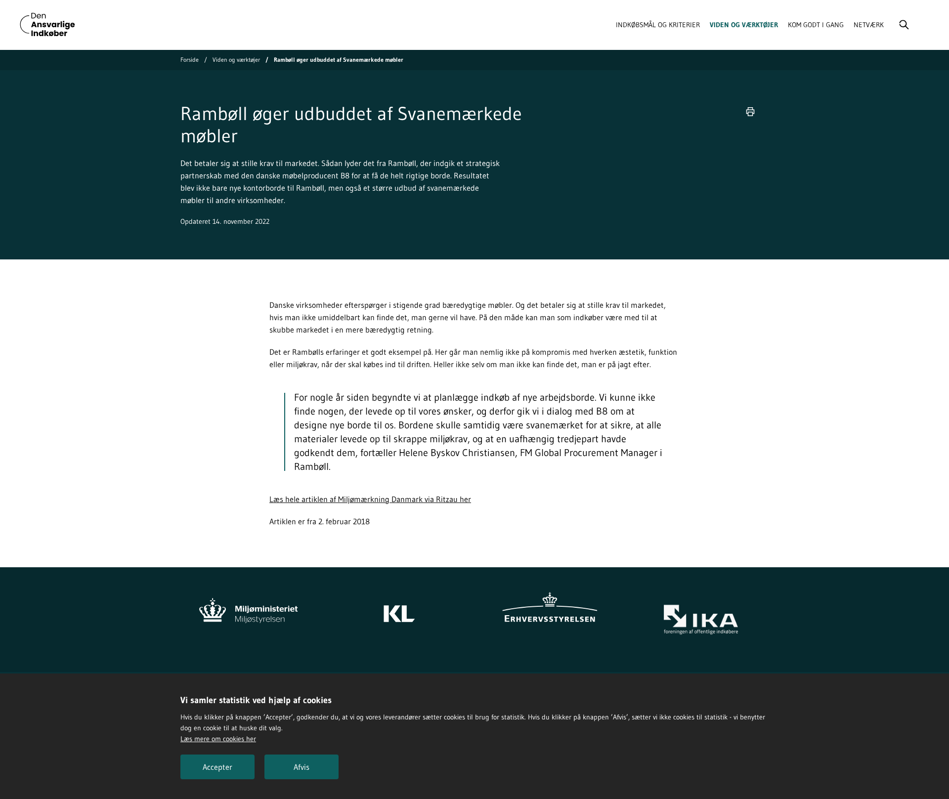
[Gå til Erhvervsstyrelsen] (550, 609)
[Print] (750, 112)
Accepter (217, 767)
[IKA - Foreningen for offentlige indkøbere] (701, 620)
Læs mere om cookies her (218, 738)
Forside (189, 59)
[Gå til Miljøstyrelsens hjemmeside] (248, 609)
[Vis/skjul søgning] (904, 24)
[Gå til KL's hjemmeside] (399, 609)
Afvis (301, 767)
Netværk (869, 24)
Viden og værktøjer (744, 24)
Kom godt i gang (816, 24)
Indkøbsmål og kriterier (658, 24)
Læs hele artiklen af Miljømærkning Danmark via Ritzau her (370, 499)
